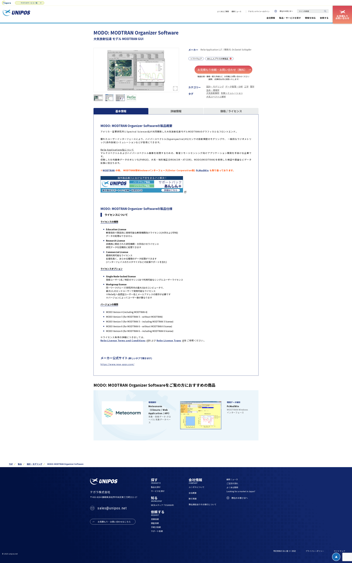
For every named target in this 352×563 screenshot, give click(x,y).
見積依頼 (155, 519)
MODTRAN (109, 170)
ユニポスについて (196, 487)
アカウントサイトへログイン (259, 11)
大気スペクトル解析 (216, 96)
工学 (246, 86)
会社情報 (270, 17)
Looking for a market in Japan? (240, 491)
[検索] (325, 11)
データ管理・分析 (234, 86)
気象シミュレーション (232, 93)
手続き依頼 (156, 527)
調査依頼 (155, 523)
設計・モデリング (215, 86)
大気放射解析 (212, 93)
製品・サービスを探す (290, 17)
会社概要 (193, 493)
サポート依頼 (157, 531)
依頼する (324, 17)
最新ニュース (236, 11)
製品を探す (156, 487)
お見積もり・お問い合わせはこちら (114, 521)
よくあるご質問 (223, 11)
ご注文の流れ (232, 483)
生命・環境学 (212, 90)
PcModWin (202, 170)
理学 (252, 86)
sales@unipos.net (112, 508)
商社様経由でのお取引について (202, 504)
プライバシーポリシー (315, 551)
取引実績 (193, 499)
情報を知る (310, 17)
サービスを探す (158, 491)
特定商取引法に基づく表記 (284, 551)
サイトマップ (339, 551)
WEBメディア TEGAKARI (162, 505)
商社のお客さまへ (286, 11)
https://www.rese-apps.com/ (117, 364)
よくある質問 (232, 487)
